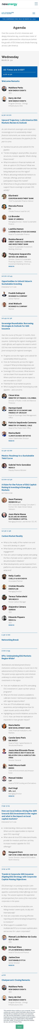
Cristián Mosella (16, 586)
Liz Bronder (14, 216)
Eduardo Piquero (17, 617)
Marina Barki (14, 433)
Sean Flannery (15, 499)
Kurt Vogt (13, 788)
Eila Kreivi (13, 195)
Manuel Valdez (16, 778)
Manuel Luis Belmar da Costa (23, 937)
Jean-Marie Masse (17, 514)
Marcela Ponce (16, 206)
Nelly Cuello (15, 576)
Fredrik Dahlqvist (17, 293)
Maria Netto (14, 725)
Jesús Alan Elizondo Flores (21, 750)
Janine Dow (14, 957)
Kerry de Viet (15, 98)
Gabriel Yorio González (20, 465)
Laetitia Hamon (16, 229)
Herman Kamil (15, 408)
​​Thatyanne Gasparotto (20, 254)
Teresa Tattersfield (18, 596)
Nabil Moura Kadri (17, 765)
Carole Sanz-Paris (17, 738)
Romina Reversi (16, 239)
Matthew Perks (16, 88)
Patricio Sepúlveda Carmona (22, 422)
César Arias (14, 395)
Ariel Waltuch (15, 303)
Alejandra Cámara (17, 607)
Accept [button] (20, 1027)
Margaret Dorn (16, 852)
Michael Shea (15, 947)
